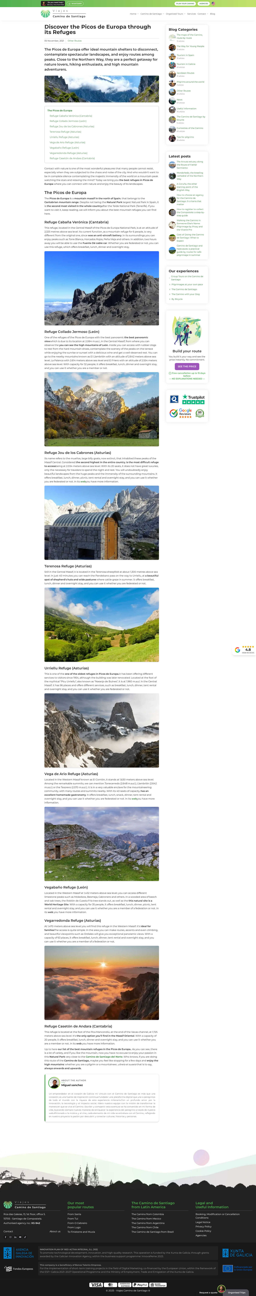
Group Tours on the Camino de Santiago (187, 278)
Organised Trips (236, 1292)
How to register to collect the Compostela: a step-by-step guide (191, 212)
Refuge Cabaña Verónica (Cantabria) (71, 115)
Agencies (201, 1235)
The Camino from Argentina (148, 1223)
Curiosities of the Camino (190, 128)
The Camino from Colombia (148, 1214)
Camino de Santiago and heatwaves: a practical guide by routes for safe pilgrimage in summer (189, 250)
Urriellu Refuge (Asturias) (64, 137)
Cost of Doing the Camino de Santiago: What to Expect (190, 237)
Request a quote (208, 1292)
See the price (187, 366)
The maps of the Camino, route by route (190, 36)
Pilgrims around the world (190, 82)
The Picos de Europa (59, 110)
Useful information (186, 108)
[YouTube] (20, 1237)
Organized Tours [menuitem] (174, 14)
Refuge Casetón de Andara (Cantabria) (72, 158)
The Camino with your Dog (186, 294)
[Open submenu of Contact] (207, 14)
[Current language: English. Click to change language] (213, 3)
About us (55, 1231)
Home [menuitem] (133, 14)
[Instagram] (10, 1237)
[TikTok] (25, 1237)
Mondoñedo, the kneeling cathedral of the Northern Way (190, 176)
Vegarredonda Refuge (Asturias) (68, 153)
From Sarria (74, 1214)
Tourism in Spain (185, 55)
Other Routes (75, 41)
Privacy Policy (204, 1226)
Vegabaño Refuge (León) (64, 147)
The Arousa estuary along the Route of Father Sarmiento (190, 164)
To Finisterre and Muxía (81, 1231)
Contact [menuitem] (202, 14)
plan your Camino (185, 4)
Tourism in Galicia (186, 64)
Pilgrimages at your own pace (187, 284)
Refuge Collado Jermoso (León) (68, 121)
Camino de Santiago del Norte (104, 1056)
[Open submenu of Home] (138, 14)
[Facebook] (5, 1237)
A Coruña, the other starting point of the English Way (187, 187)
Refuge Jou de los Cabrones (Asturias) (72, 126)
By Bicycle (177, 299)
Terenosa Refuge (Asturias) (65, 131)
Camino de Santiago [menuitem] (151, 14)
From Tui (73, 1218)
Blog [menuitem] (212, 14)
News (179, 99)
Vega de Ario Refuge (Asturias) (67, 142)
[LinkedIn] (15, 1237)
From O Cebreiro (77, 1223)
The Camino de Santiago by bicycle (191, 118)
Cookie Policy (203, 1231)
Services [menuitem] (191, 14)
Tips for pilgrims (185, 137)
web (83, 481)
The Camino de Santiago (184, 289)
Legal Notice (203, 1222)
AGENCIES (203, 4)
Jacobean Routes (185, 73)
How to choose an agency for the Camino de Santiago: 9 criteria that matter (190, 200)
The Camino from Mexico (146, 1218)
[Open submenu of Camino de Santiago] (163, 14)
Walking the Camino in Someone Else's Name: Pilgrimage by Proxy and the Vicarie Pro (190, 225)
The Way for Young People (190, 46)
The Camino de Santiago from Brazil (153, 1231)
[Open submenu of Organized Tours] (184, 14)
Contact (8, 1231)
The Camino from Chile (145, 1227)
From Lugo (74, 1227)
